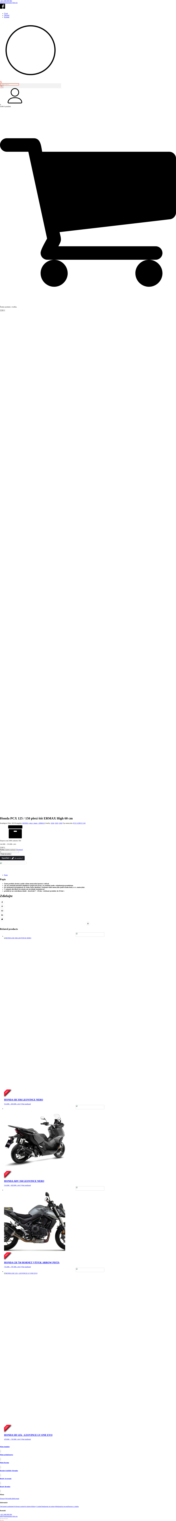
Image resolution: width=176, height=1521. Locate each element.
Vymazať (20, 849)
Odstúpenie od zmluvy (48, 1506)
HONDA (25, 823)
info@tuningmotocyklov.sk (9, 3)
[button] (88, 96)
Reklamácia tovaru (62, 1506)
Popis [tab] (6, 875)
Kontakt (6, 17)
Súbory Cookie (36, 1506)
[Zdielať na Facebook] (2, 902)
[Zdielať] (5, 1518)
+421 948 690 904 (6, 1)
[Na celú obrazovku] (3, 1518)
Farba (2, 850)
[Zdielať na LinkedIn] (2, 915)
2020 (60, 823)
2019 (56, 823)
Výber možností (25, 1104)
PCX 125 (76, 823)
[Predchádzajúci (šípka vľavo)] (1, 1520)
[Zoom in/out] (1, 1518)
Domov (2, 1498)
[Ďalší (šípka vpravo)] (3, 1520)
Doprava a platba (73, 1506)
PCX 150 (82, 823)
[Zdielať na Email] (2, 911)
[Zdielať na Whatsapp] (88, 923)
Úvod (6, 13)
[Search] (1, 86)
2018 (52, 823)
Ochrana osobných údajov (22, 1506)
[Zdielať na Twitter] (2, 919)
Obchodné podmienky (7, 1506)
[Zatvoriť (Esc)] (7, 1518)
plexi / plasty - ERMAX (37, 823)
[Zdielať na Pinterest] (2, 906)
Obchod (6, 15)
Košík (12, 1498)
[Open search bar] (1, 82)
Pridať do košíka (6, 854)
